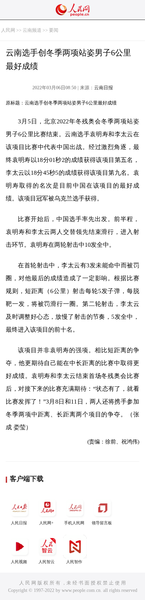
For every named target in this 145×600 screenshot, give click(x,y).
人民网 (8, 30)
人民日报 (19, 523)
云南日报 (103, 87)
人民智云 (46, 561)
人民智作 (74, 561)
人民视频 (19, 561)
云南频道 (32, 30)
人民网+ (46, 523)
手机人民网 (74, 523)
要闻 (53, 30)
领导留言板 (102, 523)
